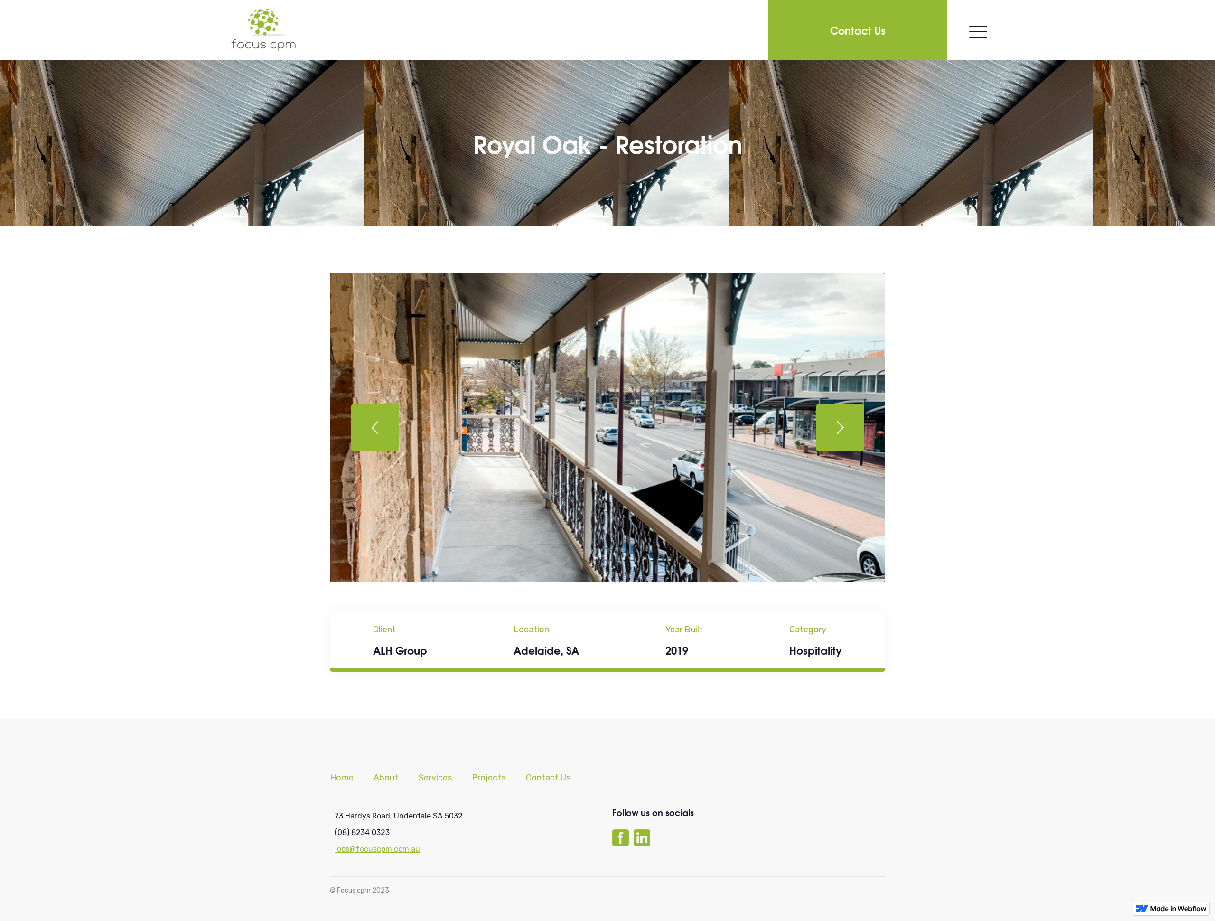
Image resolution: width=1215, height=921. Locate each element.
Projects (488, 777)
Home (342, 777)
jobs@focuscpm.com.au (377, 849)
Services (435, 777)
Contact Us (858, 30)
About (386, 777)
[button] (375, 427)
